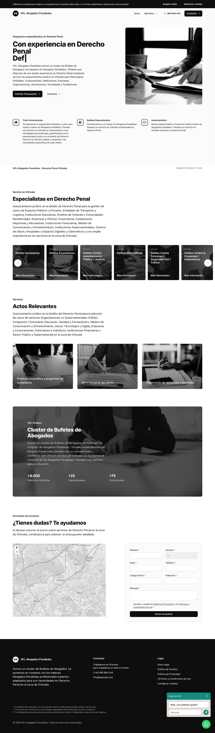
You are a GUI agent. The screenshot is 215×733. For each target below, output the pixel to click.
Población (171, 575)
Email (133, 562)
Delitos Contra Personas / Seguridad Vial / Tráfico (161, 257)
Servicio (170, 550)
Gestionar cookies (193, 4)
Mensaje (135, 588)
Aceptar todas (170, 4)
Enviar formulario (164, 614)
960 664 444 (173, 13)
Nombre (134, 550)
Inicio (137, 13)
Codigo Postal (137, 575)
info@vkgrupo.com (103, 677)
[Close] (207, 696)
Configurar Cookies (168, 683)
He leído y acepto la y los (161, 605)
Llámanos (52, 94)
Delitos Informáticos (129, 253)
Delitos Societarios (28, 253)
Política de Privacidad (163, 604)
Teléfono (171, 562)
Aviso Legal (163, 664)
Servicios (149, 13)
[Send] (206, 712)
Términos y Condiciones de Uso (174, 678)
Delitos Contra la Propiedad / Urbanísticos (194, 256)
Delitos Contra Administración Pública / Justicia (94, 256)
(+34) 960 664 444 (103, 672)
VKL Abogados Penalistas (35, 13)
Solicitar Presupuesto (26, 94)
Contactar (192, 13)
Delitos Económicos (62, 253)
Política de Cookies (168, 669)
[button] (207, 263)
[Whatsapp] (206, 724)
